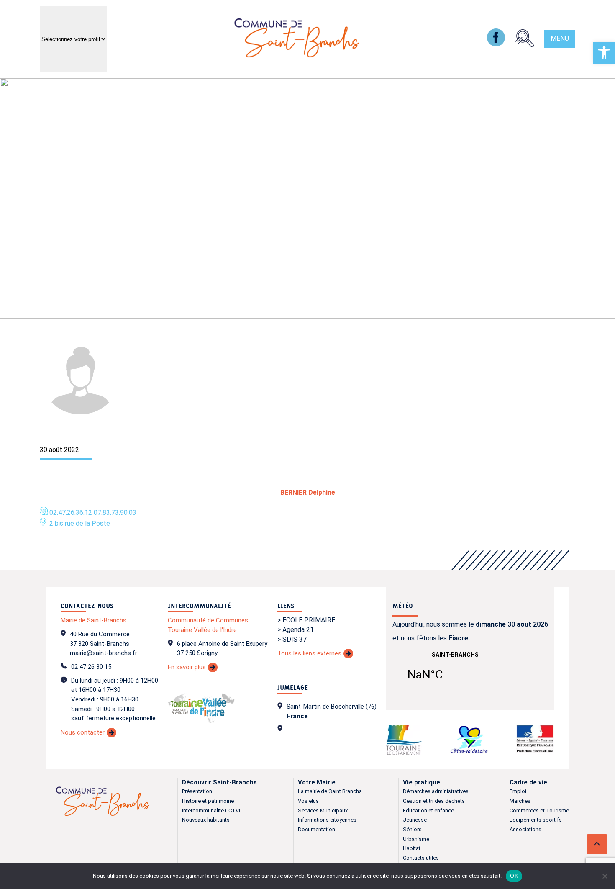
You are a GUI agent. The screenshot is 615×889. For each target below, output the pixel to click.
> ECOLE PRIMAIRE (306, 620)
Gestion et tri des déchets (434, 801)
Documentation (316, 829)
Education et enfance (428, 810)
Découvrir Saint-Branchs (219, 782)
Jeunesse (415, 820)
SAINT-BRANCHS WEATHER (455, 671)
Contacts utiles (421, 858)
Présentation (197, 791)
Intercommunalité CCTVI (211, 810)
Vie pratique (421, 782)
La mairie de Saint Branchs (330, 791)
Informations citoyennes (327, 820)
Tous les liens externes (309, 653)
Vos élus (308, 801)
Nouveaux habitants (206, 820)
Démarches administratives (436, 791)
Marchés (520, 801)
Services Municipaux (323, 810)
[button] (604, 53)
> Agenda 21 (295, 630)
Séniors (412, 829)
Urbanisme (416, 839)
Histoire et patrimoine (208, 801)
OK (514, 875)
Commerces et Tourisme (539, 810)
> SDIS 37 (292, 639)
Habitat (411, 848)
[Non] (604, 876)
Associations (525, 829)
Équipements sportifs (536, 820)
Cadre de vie (528, 782)
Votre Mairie (317, 782)
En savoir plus (187, 667)
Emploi (518, 791)
